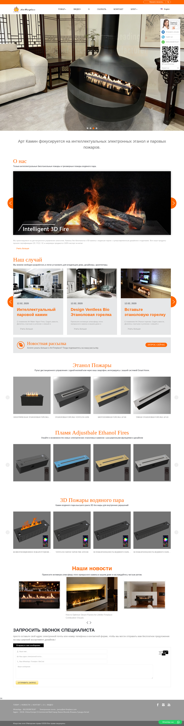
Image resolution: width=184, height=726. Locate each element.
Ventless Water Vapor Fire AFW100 (72, 552)
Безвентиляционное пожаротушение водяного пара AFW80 (32, 552)
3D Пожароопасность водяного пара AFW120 (112, 552)
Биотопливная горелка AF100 (112, 417)
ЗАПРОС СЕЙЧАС (156, 345)
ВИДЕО (77, 9)
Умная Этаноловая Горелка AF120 (152, 417)
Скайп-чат (169, 37)
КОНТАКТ (118, 9)
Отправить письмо (172, 32)
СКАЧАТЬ (101, 9)
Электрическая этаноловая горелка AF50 (32, 417)
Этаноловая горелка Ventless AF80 (72, 417)
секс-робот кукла (91, 723)
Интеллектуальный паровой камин (36, 312)
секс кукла (79, 723)
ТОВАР (61, 9)
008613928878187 (172, 42)
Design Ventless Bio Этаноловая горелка (91, 312)
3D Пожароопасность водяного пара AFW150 (152, 552)
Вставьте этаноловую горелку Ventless (145, 314)
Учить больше (22, 248)
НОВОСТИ (25, 705)
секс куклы (70, 723)
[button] (87, 128)
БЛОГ (133, 9)
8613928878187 (30, 709)
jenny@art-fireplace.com (67, 709)
